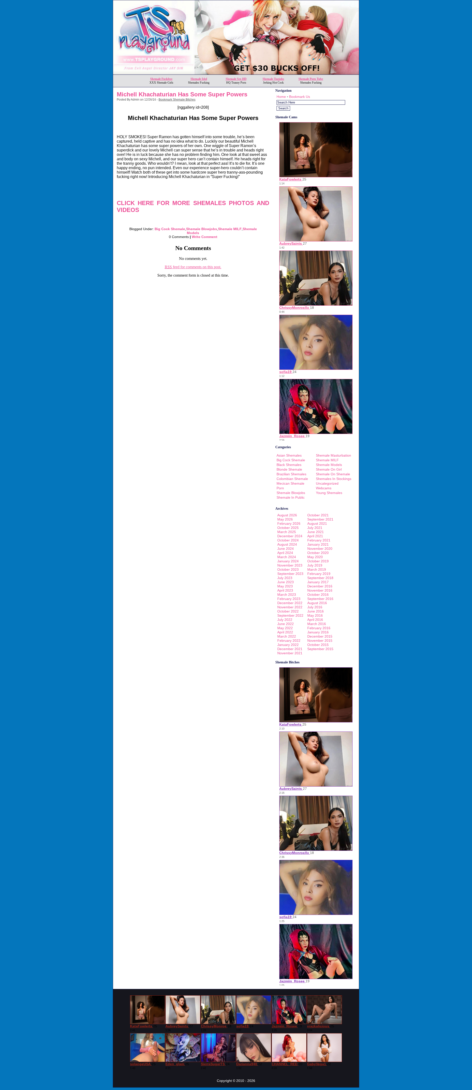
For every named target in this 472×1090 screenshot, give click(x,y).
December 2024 (289, 536)
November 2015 (319, 640)
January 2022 (288, 645)
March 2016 (316, 624)
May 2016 (315, 615)
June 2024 (285, 549)
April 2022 (285, 632)
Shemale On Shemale (333, 474)
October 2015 (318, 645)
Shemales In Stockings (333, 479)
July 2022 (284, 620)
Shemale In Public (291, 497)
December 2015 (319, 636)
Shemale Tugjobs (273, 79)
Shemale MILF (230, 229)
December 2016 (319, 586)
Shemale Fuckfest (161, 79)
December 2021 (289, 649)
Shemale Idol (199, 79)
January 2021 (318, 544)
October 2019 (318, 561)
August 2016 (317, 603)
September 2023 (290, 574)
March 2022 (286, 636)
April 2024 (285, 553)
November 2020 (319, 549)
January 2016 (318, 632)
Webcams (323, 488)
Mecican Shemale (290, 483)
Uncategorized (327, 483)
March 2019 (316, 569)
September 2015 (320, 649)
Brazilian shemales (291, 474)
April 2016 (315, 620)
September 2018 (320, 578)
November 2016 (319, 590)
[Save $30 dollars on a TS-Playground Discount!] (236, 73)
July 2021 (314, 528)
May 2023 (285, 586)
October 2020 (318, 553)
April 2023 (285, 590)
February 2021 (318, 540)
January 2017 (318, 582)
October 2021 (318, 515)
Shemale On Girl (329, 469)
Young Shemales (329, 493)
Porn (280, 488)
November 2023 (289, 565)
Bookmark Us (299, 97)
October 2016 (318, 595)
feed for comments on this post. (193, 267)
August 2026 (287, 515)
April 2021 (315, 536)
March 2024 (286, 557)
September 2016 (320, 599)
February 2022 (288, 640)
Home (281, 97)
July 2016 (314, 607)
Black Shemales (289, 465)
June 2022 (285, 624)
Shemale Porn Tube (310, 79)
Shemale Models (329, 465)
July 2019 (314, 565)
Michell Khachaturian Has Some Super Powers (182, 94)
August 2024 (287, 544)
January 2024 (288, 561)
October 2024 (288, 540)
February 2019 (318, 574)
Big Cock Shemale (170, 229)
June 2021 (315, 532)
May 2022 (285, 628)
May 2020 (315, 557)
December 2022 (289, 603)
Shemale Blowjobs (201, 229)
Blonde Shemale (289, 469)
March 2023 (286, 595)
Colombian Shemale (292, 479)
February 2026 (288, 523)
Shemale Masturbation (333, 455)
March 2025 (286, 532)
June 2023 (285, 582)
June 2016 (315, 611)
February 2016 (318, 628)
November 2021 (289, 653)
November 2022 (289, 607)
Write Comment (204, 237)
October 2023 (288, 569)
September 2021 (320, 519)
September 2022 (290, 615)
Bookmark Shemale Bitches (177, 99)
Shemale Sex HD (236, 79)
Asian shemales (289, 455)
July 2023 (284, 578)
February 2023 (288, 599)
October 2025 (288, 528)
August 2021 (317, 523)
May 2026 (285, 519)
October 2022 (288, 611)
